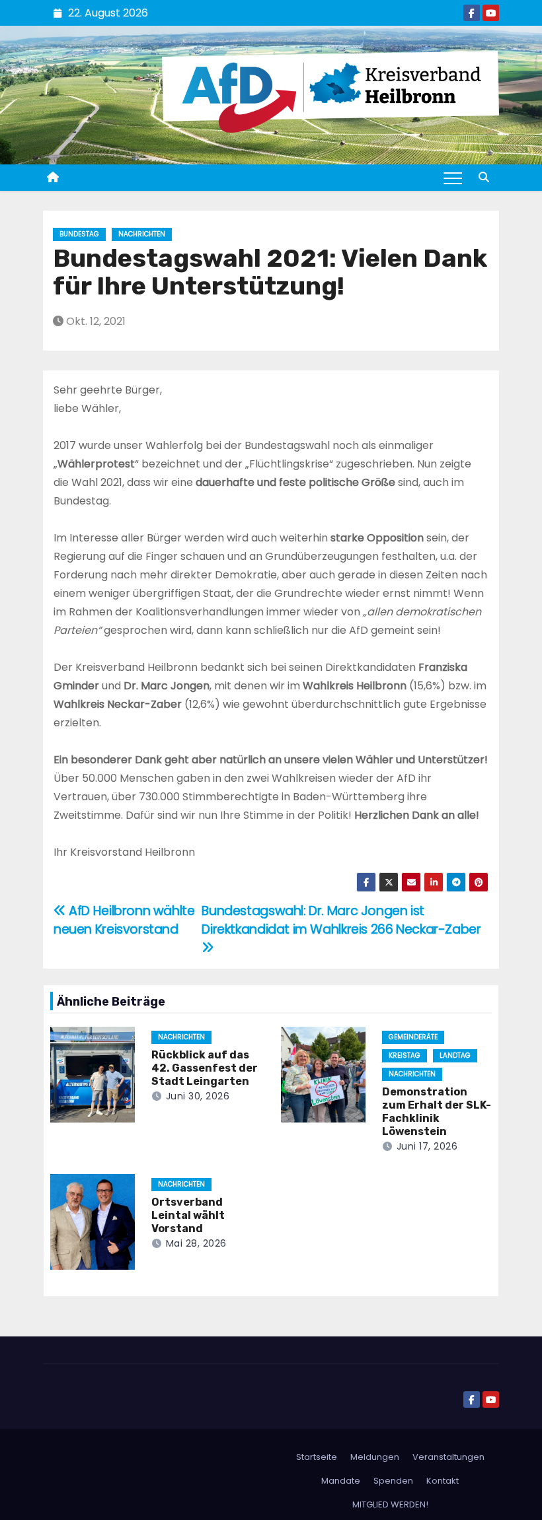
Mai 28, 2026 (196, 1243)
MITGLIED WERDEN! (390, 1504)
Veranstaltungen (448, 1457)
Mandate (340, 1480)
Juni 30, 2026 (198, 1096)
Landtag (455, 1055)
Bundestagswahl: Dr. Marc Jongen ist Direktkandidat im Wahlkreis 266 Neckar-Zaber (341, 920)
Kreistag (404, 1055)
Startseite (316, 1457)
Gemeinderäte (413, 1037)
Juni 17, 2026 (427, 1146)
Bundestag (79, 234)
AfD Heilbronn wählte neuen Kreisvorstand (124, 920)
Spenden (393, 1480)
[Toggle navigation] (453, 177)
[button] (484, 177)
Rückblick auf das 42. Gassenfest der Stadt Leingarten (204, 1068)
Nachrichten (141, 234)
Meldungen (374, 1457)
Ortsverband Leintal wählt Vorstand (188, 1215)
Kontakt (442, 1480)
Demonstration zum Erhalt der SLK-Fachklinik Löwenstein (436, 1112)
